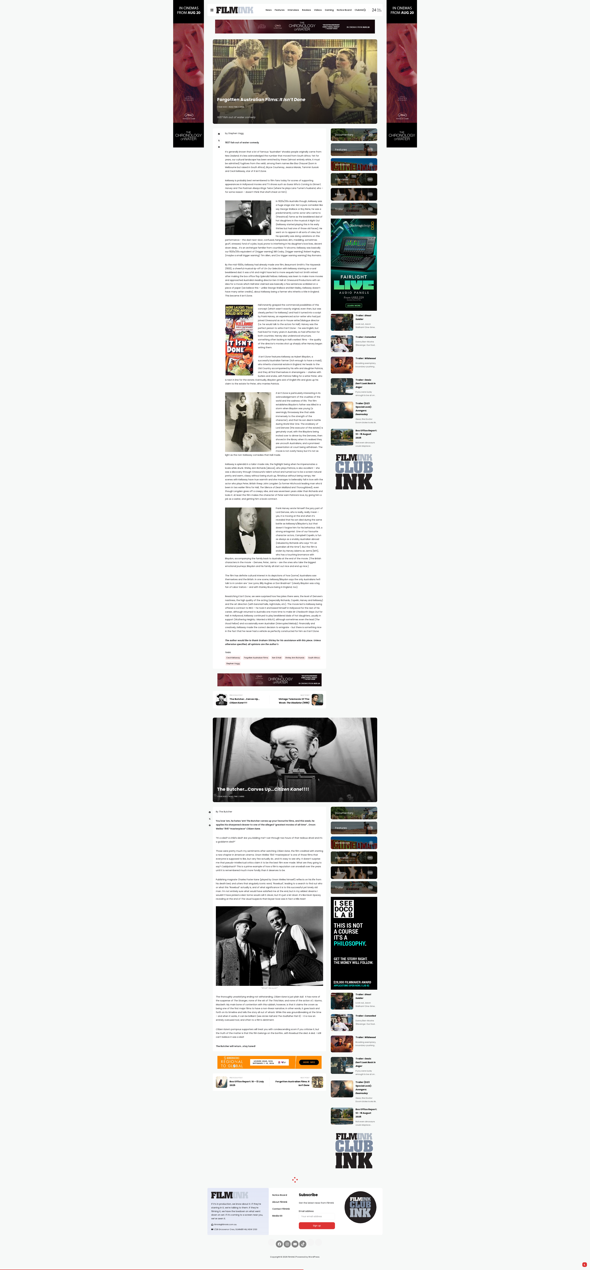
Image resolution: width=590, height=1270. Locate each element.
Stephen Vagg (233, 663)
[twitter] (218, 140)
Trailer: (366, 337)
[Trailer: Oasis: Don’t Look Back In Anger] (342, 386)
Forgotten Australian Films (256, 658)
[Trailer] (354, 209)
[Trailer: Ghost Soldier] (342, 322)
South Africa (314, 658)
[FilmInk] (234, 10)
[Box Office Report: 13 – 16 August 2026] (342, 437)
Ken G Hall (276, 658)
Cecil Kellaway (233, 658)
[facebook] (218, 133)
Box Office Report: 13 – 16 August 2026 (366, 434)
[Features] (354, 149)
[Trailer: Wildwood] (342, 365)
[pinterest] (218, 147)
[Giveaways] (354, 164)
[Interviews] (354, 179)
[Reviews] (354, 194)
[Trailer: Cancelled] (342, 343)
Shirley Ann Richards (294, 658)
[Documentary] (354, 134)
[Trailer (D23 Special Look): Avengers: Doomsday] (342, 410)
